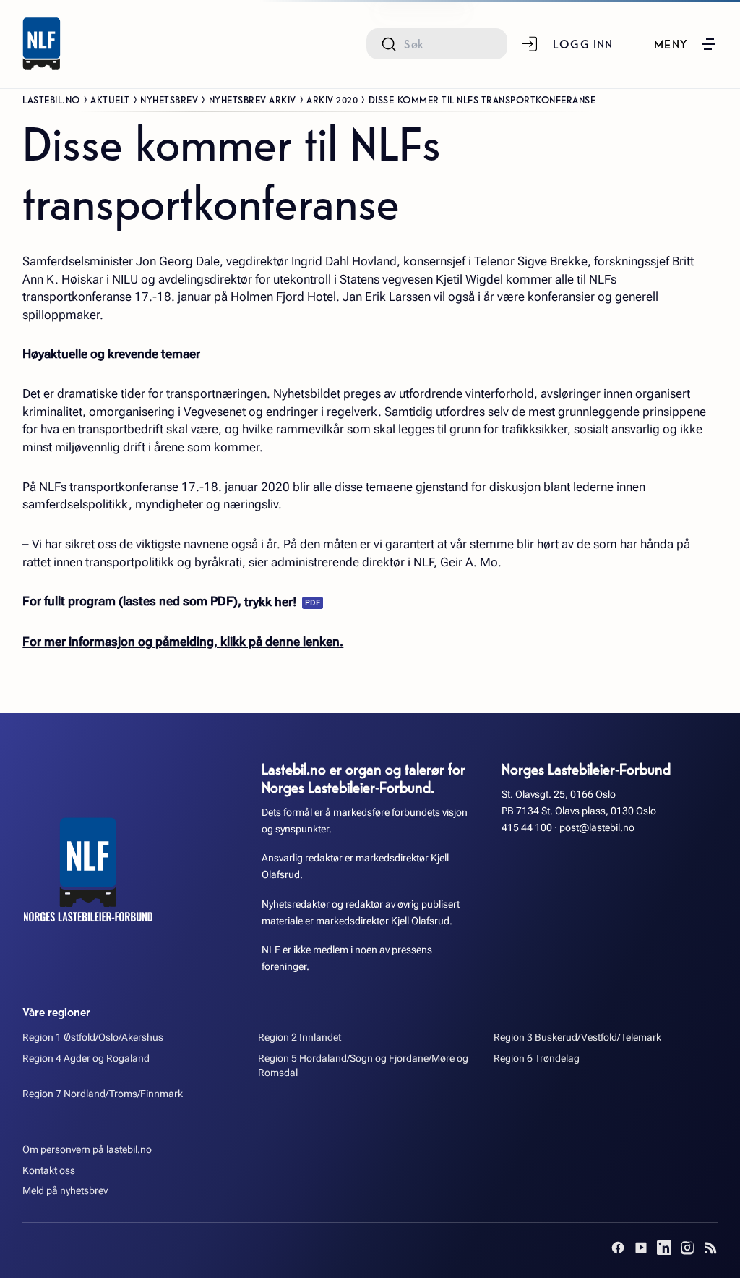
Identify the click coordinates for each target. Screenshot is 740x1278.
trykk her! (270, 602)
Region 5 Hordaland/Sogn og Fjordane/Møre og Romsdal (363, 1066)
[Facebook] (618, 1247)
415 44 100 (527, 828)
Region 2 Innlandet (299, 1037)
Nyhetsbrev (169, 99)
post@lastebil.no (596, 828)
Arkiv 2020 (332, 99)
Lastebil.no (51, 99)
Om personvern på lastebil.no (87, 1149)
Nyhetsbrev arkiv (252, 99)
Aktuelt (110, 99)
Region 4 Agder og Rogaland (86, 1058)
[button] (685, 44)
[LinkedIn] (664, 1247)
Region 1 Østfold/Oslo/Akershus (92, 1037)
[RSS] (710, 1247)
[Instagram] (687, 1247)
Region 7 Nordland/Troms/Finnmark (102, 1094)
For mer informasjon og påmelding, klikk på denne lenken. (182, 641)
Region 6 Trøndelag (537, 1058)
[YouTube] (641, 1247)
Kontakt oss (48, 1170)
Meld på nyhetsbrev (65, 1191)
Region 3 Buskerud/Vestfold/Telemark (577, 1037)
